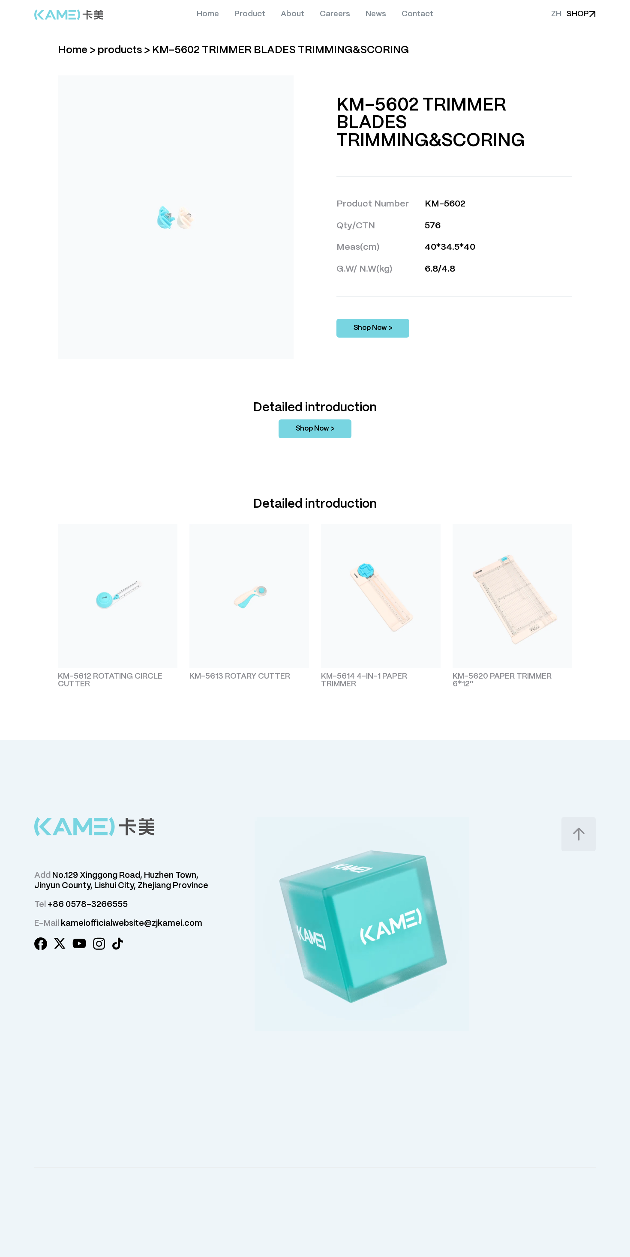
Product (249, 14)
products (120, 50)
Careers (335, 14)
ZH (556, 14)
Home (208, 14)
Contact (417, 14)
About (292, 14)
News (376, 14)
